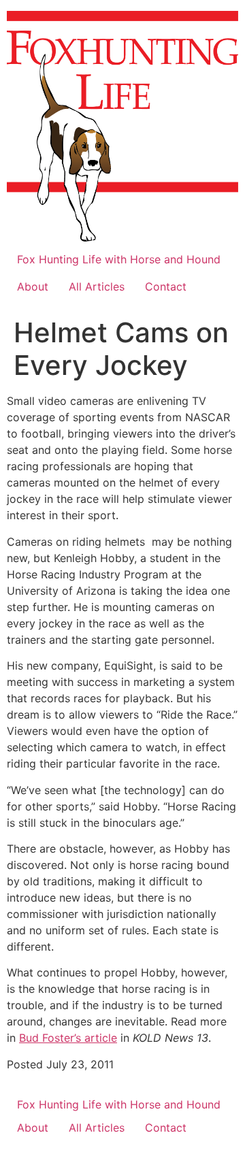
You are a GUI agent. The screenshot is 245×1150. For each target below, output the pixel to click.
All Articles (97, 286)
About (32, 286)
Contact (165, 286)
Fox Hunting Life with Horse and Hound (118, 259)
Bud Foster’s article (68, 1038)
